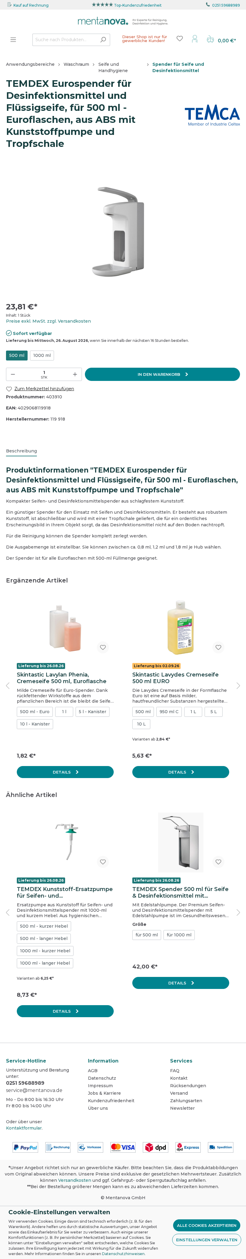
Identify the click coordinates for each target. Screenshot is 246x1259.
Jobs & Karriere (104, 1093)
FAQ (174, 1070)
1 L (193, 711)
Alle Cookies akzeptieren (206, 1225)
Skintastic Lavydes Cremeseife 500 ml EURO (175, 678)
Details (62, 772)
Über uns (98, 1108)
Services (181, 1061)
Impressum (100, 1085)
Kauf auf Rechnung (31, 5)
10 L (141, 724)
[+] (75, 374)
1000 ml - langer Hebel (45, 963)
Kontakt (179, 1078)
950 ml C (169, 711)
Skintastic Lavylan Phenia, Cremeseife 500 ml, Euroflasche (61, 678)
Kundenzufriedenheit (111, 1100)
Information (103, 1061)
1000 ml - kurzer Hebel (45, 950)
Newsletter (182, 1108)
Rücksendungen (188, 1085)
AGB (93, 1070)
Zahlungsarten (186, 1100)
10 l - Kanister (35, 724)
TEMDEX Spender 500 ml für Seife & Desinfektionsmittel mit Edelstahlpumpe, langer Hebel (180, 892)
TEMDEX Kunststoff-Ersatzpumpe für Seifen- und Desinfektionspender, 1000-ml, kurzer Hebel (65, 892)
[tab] (21, 451)
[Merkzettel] (179, 38)
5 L (214, 711)
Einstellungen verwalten (206, 1239)
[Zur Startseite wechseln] (123, 21)
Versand (179, 1093)
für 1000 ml (179, 935)
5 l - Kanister (92, 711)
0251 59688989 (226, 5)
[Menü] (13, 40)
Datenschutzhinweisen (123, 1253)
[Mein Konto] (194, 38)
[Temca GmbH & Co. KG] (212, 114)
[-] (13, 374)
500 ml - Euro (35, 711)
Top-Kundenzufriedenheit (138, 5)
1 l (64, 711)
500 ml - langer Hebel (44, 938)
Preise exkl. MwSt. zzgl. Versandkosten (48, 321)
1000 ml (42, 355)
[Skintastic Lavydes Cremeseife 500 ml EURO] (180, 628)
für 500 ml (147, 935)
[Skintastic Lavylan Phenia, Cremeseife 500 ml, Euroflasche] (65, 628)
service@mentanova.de (34, 1090)
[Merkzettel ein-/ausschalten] (103, 647)
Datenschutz (102, 1078)
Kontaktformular (24, 1128)
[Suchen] (103, 40)
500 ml (16, 355)
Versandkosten (74, 1180)
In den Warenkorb (160, 374)
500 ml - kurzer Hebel (44, 926)
